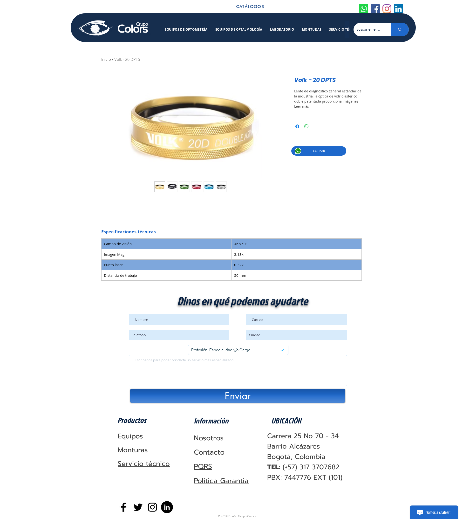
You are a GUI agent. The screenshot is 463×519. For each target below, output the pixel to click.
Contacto (209, 452)
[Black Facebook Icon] (123, 507)
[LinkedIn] (398, 8)
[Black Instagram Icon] (152, 507)
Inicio (106, 59)
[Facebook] (375, 8)
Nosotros (209, 438)
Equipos (130, 436)
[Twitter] (138, 507)
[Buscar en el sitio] (400, 29)
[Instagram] (386, 8)
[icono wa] (363, 8)
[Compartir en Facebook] (297, 126)
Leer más (301, 106)
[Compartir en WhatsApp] (306, 126)
